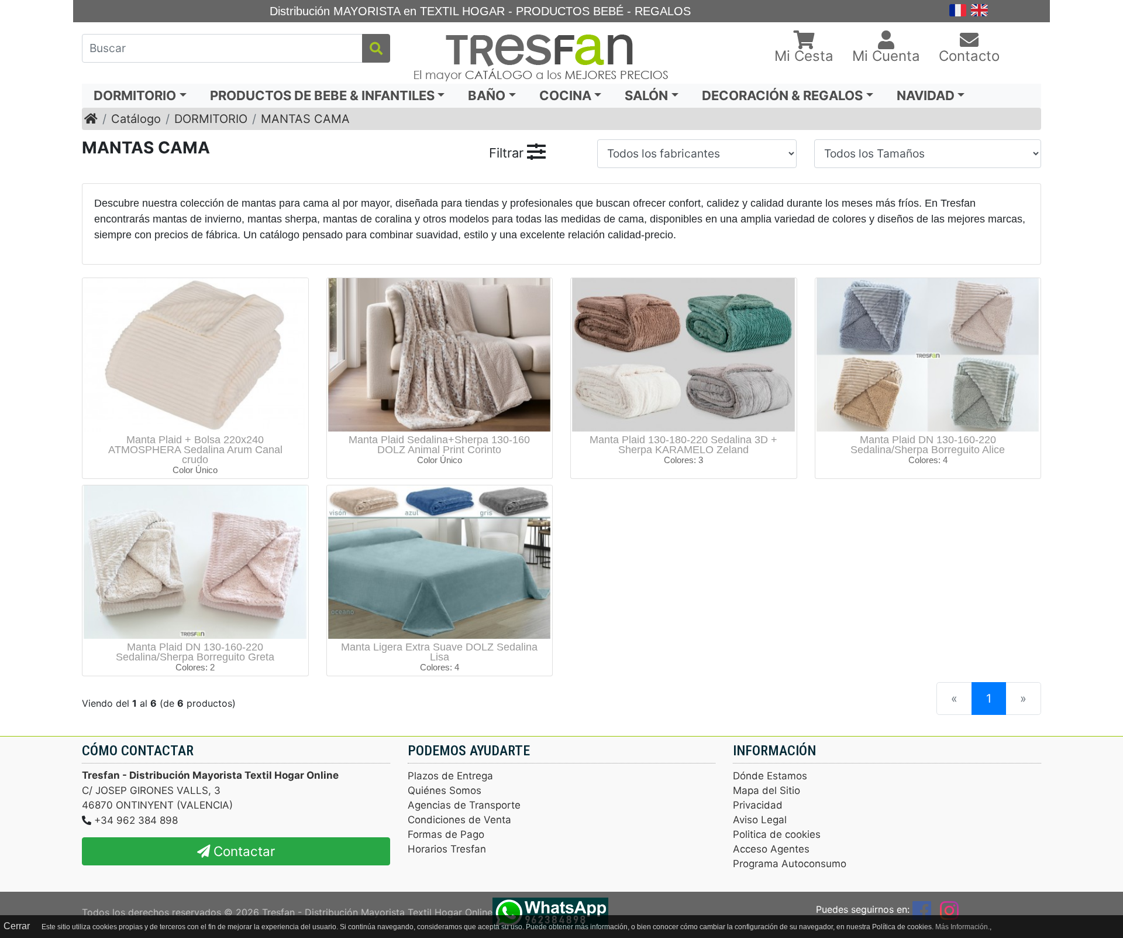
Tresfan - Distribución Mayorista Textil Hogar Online (377, 912)
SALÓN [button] (646, 95)
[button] (804, 48)
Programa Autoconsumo (789, 863)
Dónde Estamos (770, 776)
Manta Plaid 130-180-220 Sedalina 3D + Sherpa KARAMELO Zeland (683, 445)
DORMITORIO (210, 119)
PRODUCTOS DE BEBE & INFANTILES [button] (322, 95)
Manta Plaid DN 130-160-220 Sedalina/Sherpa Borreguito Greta (195, 652)
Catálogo (136, 119)
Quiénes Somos (444, 790)
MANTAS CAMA (305, 119)
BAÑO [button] (486, 95)
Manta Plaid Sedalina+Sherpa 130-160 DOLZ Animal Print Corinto (439, 445)
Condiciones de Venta (459, 820)
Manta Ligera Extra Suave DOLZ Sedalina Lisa (439, 652)
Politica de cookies (777, 834)
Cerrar (17, 926)
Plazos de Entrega (450, 776)
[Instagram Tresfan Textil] (949, 909)
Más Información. (962, 927)
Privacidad (758, 805)
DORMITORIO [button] (135, 95)
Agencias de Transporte (464, 805)
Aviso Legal (760, 820)
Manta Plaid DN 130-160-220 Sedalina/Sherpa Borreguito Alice (927, 445)
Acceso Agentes (771, 849)
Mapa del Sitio (766, 790)
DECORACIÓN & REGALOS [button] (782, 95)
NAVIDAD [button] (926, 95)
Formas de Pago (446, 834)
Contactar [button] (242, 851)
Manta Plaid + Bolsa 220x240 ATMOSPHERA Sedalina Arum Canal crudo (195, 449)
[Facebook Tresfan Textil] (921, 909)
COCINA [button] (565, 95)
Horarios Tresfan (447, 849)
